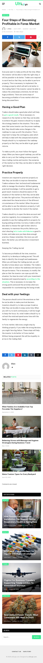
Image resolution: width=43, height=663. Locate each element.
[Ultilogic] (21, 3)
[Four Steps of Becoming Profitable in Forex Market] (21, 54)
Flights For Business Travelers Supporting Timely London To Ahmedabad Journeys (19, 583)
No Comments (8, 31)
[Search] (40, 3)
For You (5, 15)
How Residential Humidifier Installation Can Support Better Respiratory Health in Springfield (20, 519)
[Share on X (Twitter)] (19, 37)
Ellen (9, 29)
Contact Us (16, 651)
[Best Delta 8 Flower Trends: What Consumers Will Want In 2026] (21, 609)
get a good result (11, 115)
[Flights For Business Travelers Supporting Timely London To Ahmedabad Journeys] (21, 577)
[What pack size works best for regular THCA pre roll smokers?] (21, 545)
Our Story (27, 651)
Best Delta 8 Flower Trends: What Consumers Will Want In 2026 (21, 616)
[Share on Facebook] (7, 37)
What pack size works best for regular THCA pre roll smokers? (20, 552)
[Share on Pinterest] (30, 37)
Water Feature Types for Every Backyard (19, 474)
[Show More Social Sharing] (39, 37)
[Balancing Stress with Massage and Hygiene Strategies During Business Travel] (21, 427)
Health (5, 500)
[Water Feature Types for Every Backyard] (21, 460)
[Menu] (3, 3)
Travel (5, 564)
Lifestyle (6, 596)
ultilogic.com (32, 657)
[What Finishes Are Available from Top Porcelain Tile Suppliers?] (21, 393)
